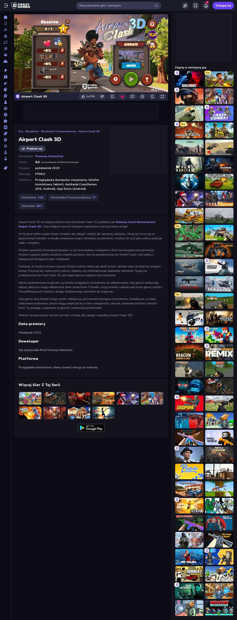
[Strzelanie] (5, 146)
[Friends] (185, 5)
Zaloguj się (223, 6)
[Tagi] (5, 168)
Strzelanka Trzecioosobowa (58, 131)
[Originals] (5, 48)
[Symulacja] (5, 152)
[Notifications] (206, 5)
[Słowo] (5, 127)
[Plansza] (5, 102)
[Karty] (5, 96)
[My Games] (195, 5)
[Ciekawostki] (5, 77)
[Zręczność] (5, 159)
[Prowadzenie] (5, 108)
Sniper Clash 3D (30, 226)
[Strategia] (5, 140)
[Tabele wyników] (5, 61)
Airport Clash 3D (89, 131)
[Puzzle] (5, 121)
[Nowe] (5, 30)
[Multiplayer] (5, 55)
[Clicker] (5, 83)
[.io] (5, 89)
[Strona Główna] (5, 17)
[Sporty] (5, 133)
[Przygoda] (5, 115)
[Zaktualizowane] (5, 42)
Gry (21, 131)
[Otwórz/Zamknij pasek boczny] (5, 5)
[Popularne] (5, 36)
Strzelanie (32, 131)
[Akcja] (5, 70)
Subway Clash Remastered (135, 222)
